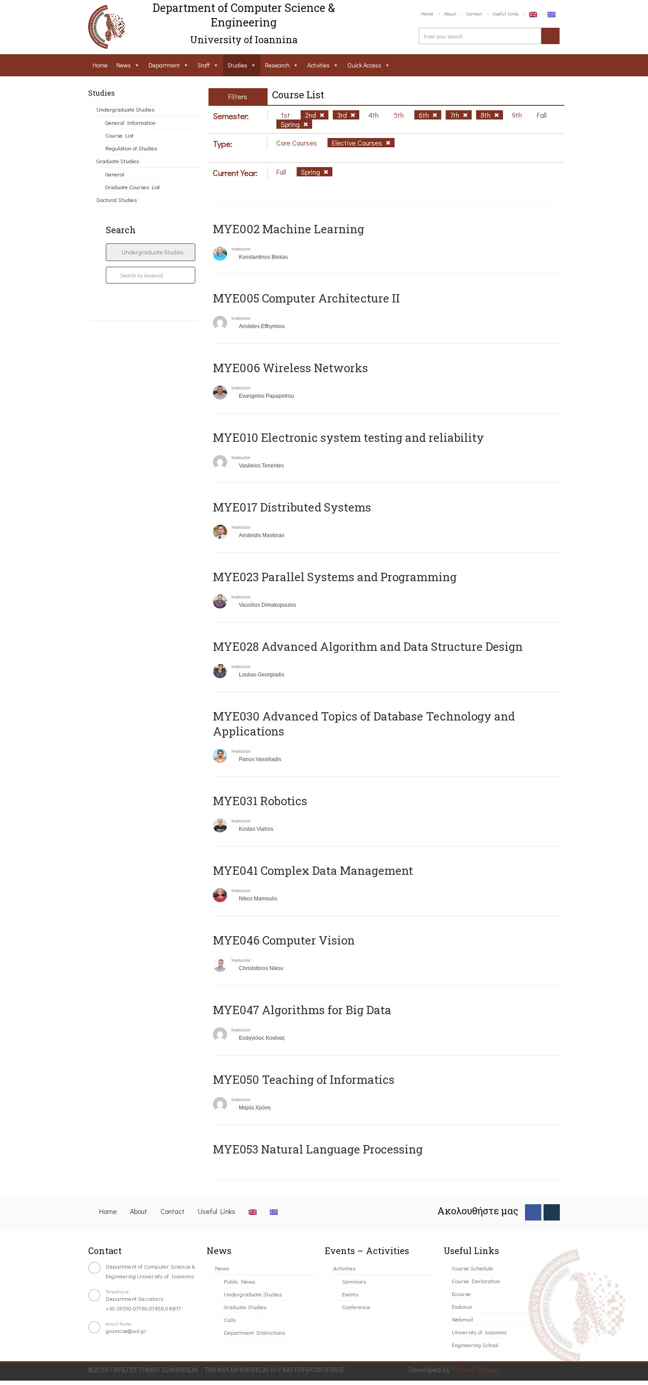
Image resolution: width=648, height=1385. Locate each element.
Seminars (354, 1281)
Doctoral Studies (117, 199)
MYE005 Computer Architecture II (306, 298)
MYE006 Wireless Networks (290, 367)
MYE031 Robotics (260, 800)
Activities (318, 65)
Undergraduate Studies (125, 109)
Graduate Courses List (132, 186)
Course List (119, 135)
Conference (356, 1306)
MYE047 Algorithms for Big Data (302, 1009)
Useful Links (505, 13)
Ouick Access (364, 65)
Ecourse (461, 1293)
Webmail (462, 1319)
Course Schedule (472, 1268)
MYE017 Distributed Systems (292, 507)
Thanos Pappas (475, 1369)
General (114, 174)
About (450, 13)
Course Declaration (476, 1280)
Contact (474, 13)
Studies (237, 65)
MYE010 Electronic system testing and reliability (348, 437)
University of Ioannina (479, 1332)
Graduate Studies (118, 160)
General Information (130, 122)
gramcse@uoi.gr (126, 1330)
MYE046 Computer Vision (284, 940)
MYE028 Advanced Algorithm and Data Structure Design (368, 646)
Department (164, 65)
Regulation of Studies (131, 148)
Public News (239, 1281)
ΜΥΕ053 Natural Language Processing (318, 1149)
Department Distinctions (254, 1332)
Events (350, 1294)
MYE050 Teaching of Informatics (304, 1079)
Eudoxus (462, 1306)
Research (277, 65)
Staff (203, 65)
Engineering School (475, 1344)
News (123, 65)
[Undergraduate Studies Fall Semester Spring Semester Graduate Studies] (150, 252)
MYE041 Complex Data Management (313, 870)
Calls (230, 1319)
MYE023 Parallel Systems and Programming (335, 576)
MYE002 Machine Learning (288, 228)
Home (427, 13)
